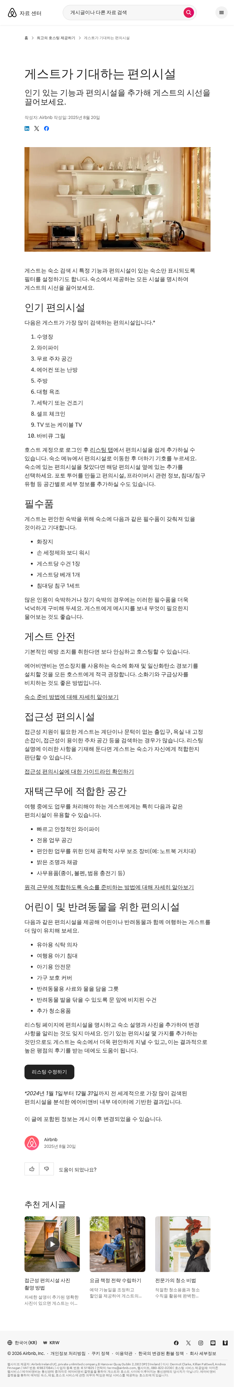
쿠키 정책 (100, 1353)
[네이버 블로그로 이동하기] (213, 1343)
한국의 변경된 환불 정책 (161, 1353)
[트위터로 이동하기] (188, 1343)
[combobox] (123, 12)
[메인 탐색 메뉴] (221, 12)
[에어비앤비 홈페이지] (12, 12)
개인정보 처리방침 (68, 1353)
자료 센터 (31, 13)
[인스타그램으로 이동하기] (200, 1343)
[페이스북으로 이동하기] (176, 1343)
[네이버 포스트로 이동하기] (225, 1343)
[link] (26, 128)
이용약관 (123, 1353)
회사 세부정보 (203, 1353)
